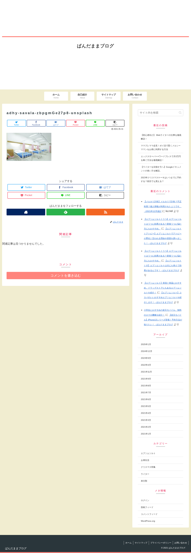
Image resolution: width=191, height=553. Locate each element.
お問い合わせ (180, 543)
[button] (180, 112)
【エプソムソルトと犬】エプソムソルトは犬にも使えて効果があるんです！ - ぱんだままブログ (162, 266)
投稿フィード (147, 507)
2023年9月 (146, 358)
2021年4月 (146, 413)
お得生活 (145, 460)
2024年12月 (146, 351)
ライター (145, 474)
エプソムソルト (148, 453)
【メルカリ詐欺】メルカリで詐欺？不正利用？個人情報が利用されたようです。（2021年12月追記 (162, 206)
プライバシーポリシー (160, 543)
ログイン (145, 500)
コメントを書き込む (65, 275)
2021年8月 (146, 385)
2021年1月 (146, 434)
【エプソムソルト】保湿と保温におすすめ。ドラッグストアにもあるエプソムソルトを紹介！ (162, 288)
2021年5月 (146, 406)
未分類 (144, 481)
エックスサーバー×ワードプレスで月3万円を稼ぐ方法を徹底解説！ (161, 158)
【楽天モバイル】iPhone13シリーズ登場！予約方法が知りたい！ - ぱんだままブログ (163, 320)
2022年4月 (146, 365)
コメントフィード (149, 514)
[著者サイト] (26, 212)
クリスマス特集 (148, 467)
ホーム (128, 543)
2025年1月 (146, 344)
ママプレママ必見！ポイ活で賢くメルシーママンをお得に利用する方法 (161, 147)
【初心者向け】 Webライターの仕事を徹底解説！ (161, 137)
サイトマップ (141, 543)
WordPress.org (148, 521)
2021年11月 (146, 372)
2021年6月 (146, 399)
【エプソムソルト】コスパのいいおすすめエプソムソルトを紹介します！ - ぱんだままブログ (162, 297)
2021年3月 (146, 420)
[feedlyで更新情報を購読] (65, 212)
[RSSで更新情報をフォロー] (105, 212)
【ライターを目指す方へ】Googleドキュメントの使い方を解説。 (161, 169)
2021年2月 (146, 427)
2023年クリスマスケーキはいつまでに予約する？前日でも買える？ (161, 179)
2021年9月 (146, 379)
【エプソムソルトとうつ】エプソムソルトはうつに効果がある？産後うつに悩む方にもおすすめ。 (162, 224)
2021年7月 (146, 392)
